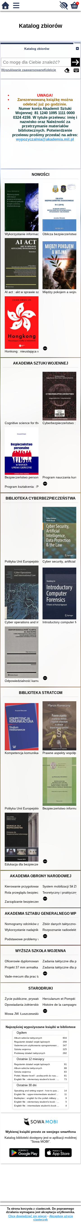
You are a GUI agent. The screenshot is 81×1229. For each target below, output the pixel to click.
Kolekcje (50, 70)
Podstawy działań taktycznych (29, 1053)
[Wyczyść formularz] (67, 70)
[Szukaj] (75, 62)
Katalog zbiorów (36, 48)
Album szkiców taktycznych (28, 1038)
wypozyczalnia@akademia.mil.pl (45, 139)
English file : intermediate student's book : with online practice (46, 1105)
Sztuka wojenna (22, 1049)
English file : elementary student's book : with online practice (45, 1079)
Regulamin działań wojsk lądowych (32, 1042)
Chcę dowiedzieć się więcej (27, 1216)
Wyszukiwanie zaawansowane (22, 70)
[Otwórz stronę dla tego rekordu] (23, 207)
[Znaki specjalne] (76, 70)
